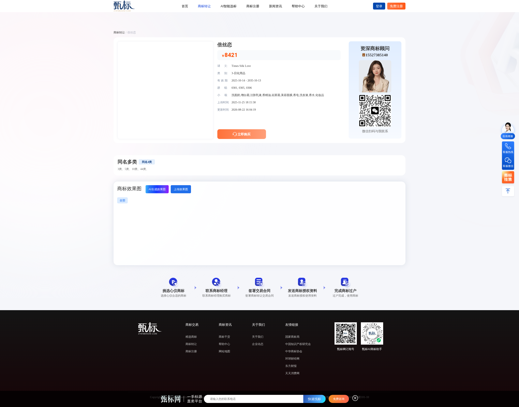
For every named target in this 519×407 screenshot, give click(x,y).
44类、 (144, 169)
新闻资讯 (275, 6)
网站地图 (224, 351)
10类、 (136, 169)
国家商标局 (292, 337)
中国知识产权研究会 (298, 344)
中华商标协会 (293, 351)
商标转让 (204, 6)
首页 (185, 6)
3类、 (121, 169)
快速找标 (314, 399)
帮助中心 (298, 6)
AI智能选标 (229, 6)
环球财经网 (292, 359)
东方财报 (291, 366)
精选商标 (191, 337)
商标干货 (224, 337)
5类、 (128, 169)
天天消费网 (292, 373)
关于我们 (320, 6)
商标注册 (252, 6)
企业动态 (257, 344)
